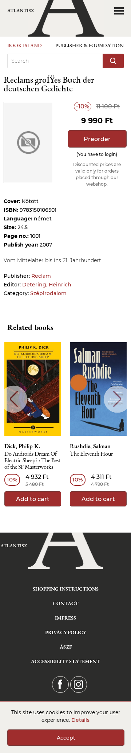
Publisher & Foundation (89, 45)
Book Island (24, 45)
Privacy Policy (65, 632)
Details (80, 720)
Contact (66, 603)
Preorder (97, 139)
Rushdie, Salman (90, 446)
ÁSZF (66, 647)
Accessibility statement (65, 661)
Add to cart (32, 499)
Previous (13, 399)
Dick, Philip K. (22, 446)
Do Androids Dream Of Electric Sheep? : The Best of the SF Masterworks (32, 461)
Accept (66, 738)
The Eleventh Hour (91, 454)
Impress (65, 618)
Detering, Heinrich (46, 284)
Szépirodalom (48, 293)
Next (117, 399)
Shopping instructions (66, 589)
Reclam (41, 276)
